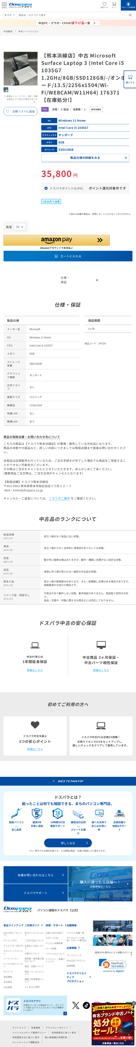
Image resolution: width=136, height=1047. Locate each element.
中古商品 (8, 981)
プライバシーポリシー (57, 1027)
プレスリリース (74, 955)
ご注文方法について (34, 940)
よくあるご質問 (32, 986)
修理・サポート (54, 925)
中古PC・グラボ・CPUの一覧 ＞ (67, 22)
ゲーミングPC (10, 940)
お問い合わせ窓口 (54, 932)
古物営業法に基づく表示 (64, 1032)
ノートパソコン (11, 958)
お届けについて (32, 953)
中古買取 (8, 987)
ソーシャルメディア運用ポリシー (29, 1032)
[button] (112, 966)
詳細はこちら (35, 670)
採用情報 (71, 965)
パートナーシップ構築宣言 (25, 1042)
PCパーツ (8, 971)
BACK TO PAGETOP (70, 781)
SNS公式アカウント (76, 960)
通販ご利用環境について (34, 980)
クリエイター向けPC (13, 945)
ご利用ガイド (32, 925)
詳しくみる (68, 843)
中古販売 (8, 31)
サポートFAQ (52, 937)
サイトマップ (19, 1027)
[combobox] (75, 15)
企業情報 (71, 948)
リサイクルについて (55, 953)
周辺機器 (8, 976)
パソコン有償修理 (54, 943)
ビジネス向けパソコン (13, 965)
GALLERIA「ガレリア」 (13, 934)
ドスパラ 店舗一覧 (75, 932)
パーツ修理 (51, 948)
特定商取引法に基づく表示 (25, 1037)
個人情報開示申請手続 (56, 1037)
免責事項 (35, 1027)
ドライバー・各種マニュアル (55, 960)
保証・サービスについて (34, 972)
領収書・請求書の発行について (34, 959)
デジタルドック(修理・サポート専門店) (76, 939)
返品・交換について (34, 966)
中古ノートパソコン (28, 31)
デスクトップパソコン (13, 952)
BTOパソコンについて (34, 934)
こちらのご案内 (59, 498)
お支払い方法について (34, 947)
